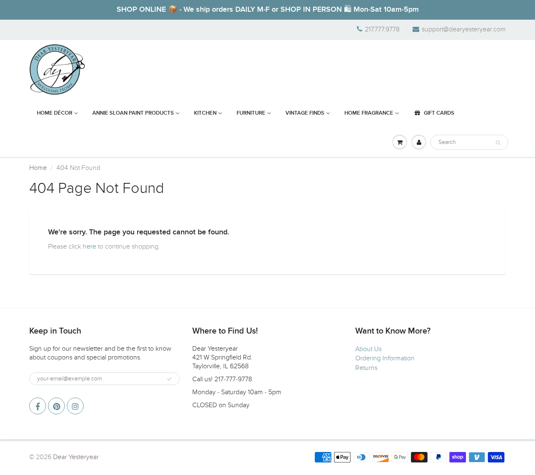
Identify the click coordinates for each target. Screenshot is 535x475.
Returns (366, 368)
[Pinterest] (56, 406)
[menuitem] (57, 113)
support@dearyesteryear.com (464, 29)
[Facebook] (37, 406)
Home (38, 168)
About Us (368, 349)
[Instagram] (75, 406)
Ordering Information (385, 358)
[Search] (498, 142)
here (89, 246)
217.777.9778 (382, 29)
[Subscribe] (169, 379)
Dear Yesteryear (76, 457)
